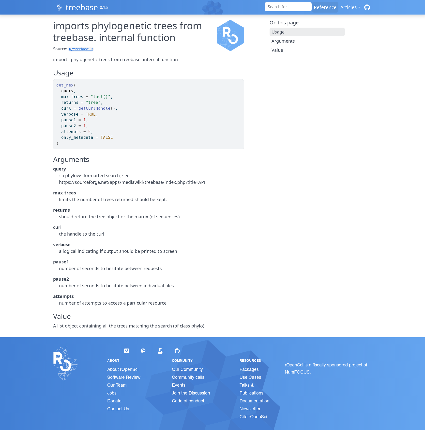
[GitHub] (367, 7)
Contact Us (118, 408)
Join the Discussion (191, 392)
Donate (114, 400)
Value (277, 50)
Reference (325, 7)
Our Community (187, 369)
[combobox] (288, 6)
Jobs (112, 392)
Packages (249, 369)
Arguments (283, 41)
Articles (348, 7)
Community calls (188, 377)
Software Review (123, 377)
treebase (82, 7)
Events (178, 384)
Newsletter (250, 408)
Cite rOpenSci (253, 416)
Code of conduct (188, 400)
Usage (278, 32)
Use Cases (250, 377)
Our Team (117, 384)
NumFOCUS (297, 371)
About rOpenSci (122, 369)
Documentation (254, 400)
